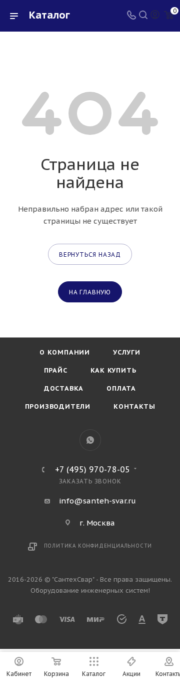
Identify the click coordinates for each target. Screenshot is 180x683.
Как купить (113, 370)
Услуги (126, 352)
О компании (65, 352)
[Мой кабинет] (155, 16)
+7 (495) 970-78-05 (92, 469)
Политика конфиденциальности (98, 546)
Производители (57, 406)
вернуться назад (90, 254)
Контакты (134, 406)
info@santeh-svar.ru (97, 500)
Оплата (121, 388)
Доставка (64, 388)
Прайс (56, 370)
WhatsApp (90, 440)
